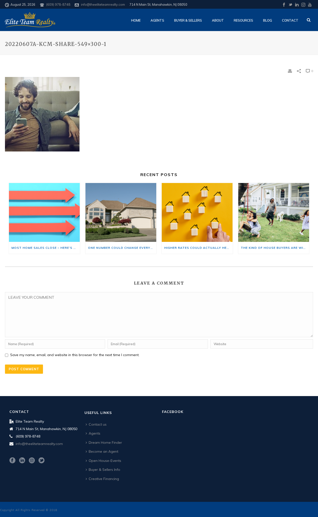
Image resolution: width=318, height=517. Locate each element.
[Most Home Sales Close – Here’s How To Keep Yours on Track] (44, 212)
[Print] (290, 70)
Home (136, 20)
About (218, 20)
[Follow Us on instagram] (32, 460)
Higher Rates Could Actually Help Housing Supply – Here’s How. (198, 248)
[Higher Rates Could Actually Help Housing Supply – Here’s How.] (197, 212)
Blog (267, 20)
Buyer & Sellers (188, 20)
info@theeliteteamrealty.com (103, 4)
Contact (290, 20)
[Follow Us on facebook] (12, 460)
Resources (243, 20)
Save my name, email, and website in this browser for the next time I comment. (74, 355)
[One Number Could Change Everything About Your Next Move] (121, 212)
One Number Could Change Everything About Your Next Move (122, 248)
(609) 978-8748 (58, 4)
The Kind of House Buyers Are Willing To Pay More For (275, 248)
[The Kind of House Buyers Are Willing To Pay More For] (273, 212)
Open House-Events (105, 460)
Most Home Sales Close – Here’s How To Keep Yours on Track (45, 248)
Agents (157, 20)
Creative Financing (104, 479)
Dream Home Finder (105, 442)
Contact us (98, 424)
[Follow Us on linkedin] (22, 460)
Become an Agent (103, 451)
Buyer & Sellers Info (104, 469)
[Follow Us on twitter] (41, 460)
